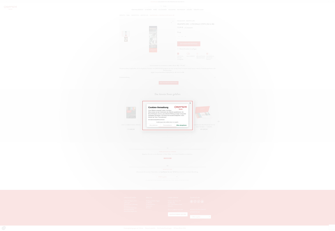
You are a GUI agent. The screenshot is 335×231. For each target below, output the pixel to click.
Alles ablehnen (153, 125)
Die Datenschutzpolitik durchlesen (156, 119)
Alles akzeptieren (181, 125)
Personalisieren (167, 125)
